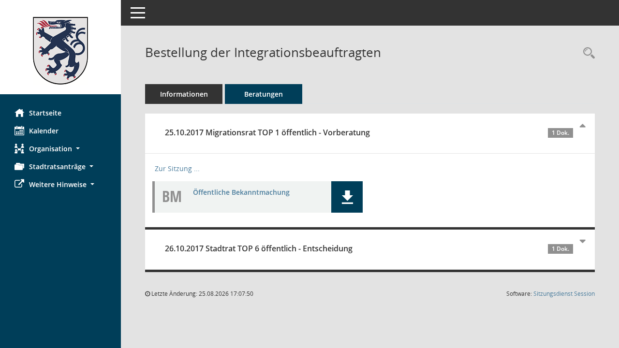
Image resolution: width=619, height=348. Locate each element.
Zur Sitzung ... (177, 168)
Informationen (184, 94)
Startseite (45, 112)
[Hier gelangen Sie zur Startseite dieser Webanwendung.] (60, 51)
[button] (60, 149)
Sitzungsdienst (564, 294)
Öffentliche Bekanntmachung (241, 192)
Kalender (44, 130)
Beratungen (263, 94)
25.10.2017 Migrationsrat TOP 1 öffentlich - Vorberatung (367, 132)
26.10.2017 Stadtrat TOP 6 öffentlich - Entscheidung (367, 248)
